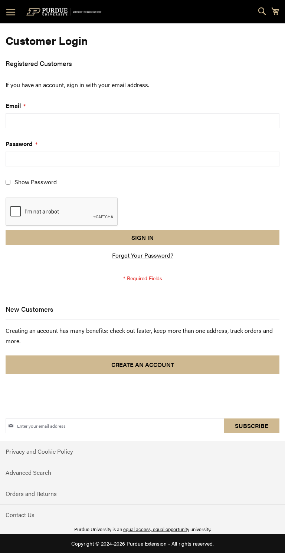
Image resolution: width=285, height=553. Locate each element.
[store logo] (65, 12)
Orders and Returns (31, 493)
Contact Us (20, 514)
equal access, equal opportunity (156, 529)
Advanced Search (28, 472)
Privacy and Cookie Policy (39, 451)
